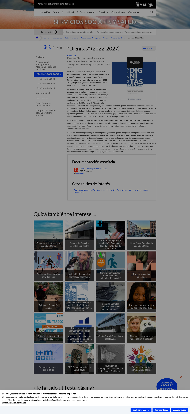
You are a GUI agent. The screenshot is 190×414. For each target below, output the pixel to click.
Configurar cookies (141, 410)
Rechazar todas (161, 410)
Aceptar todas (179, 410)
